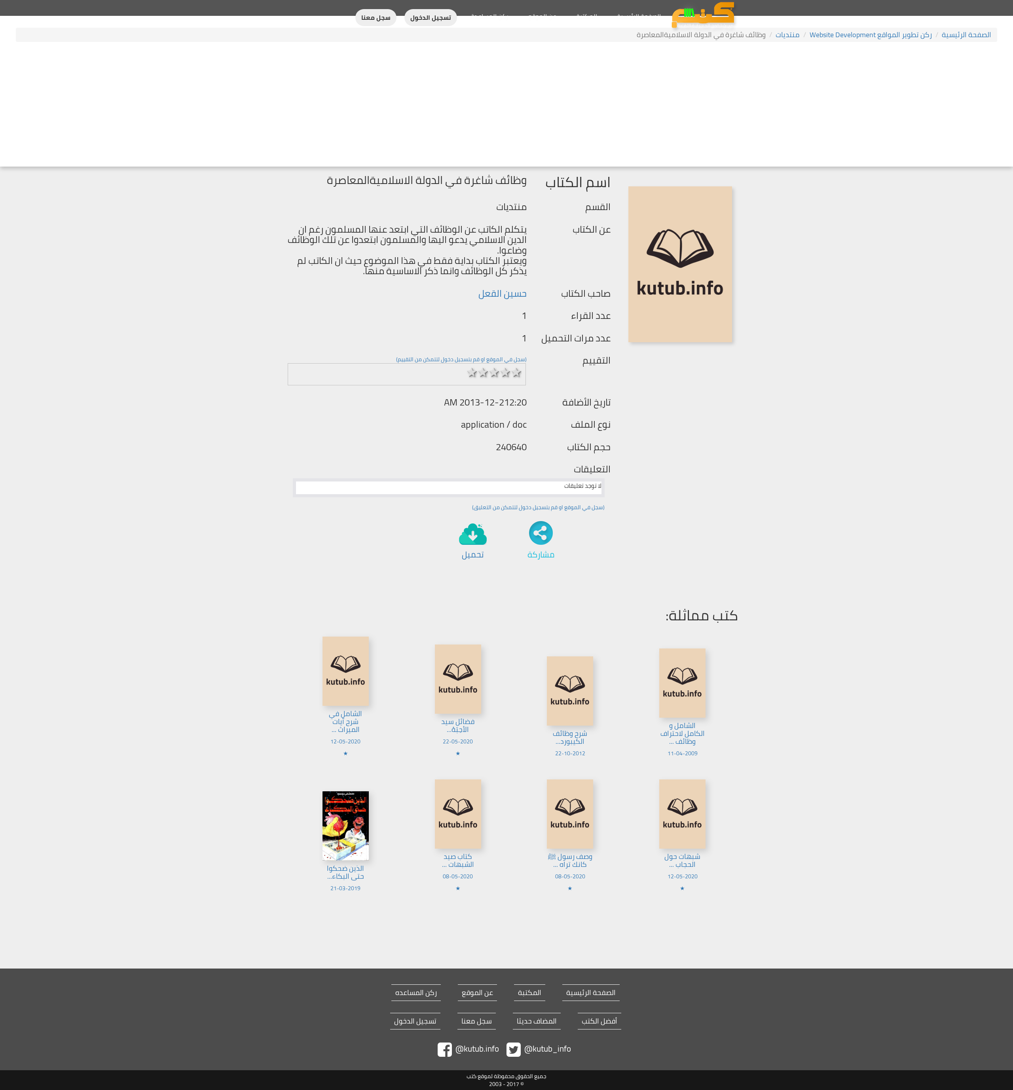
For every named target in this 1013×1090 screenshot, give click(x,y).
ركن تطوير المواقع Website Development (871, 34)
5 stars (516, 372)
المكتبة (586, 16)
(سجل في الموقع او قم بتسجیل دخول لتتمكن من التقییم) (461, 359)
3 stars (494, 372)
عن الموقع (542, 16)
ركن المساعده (416, 993)
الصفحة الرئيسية (639, 16)
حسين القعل (502, 293)
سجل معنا (376, 17)
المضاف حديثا (537, 1021)
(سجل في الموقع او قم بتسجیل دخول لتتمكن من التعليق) (538, 507)
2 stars (483, 372)
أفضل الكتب (599, 1021)
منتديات (788, 34)
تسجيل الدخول (430, 17)
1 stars (472, 372)
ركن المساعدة (489, 16)
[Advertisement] (506, 105)
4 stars (505, 372)
